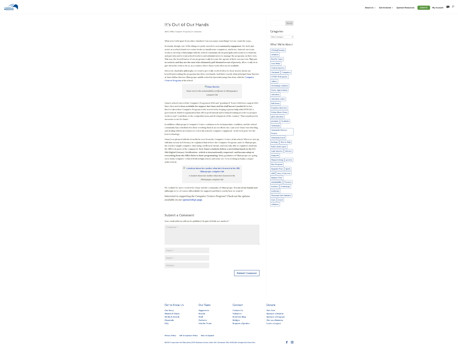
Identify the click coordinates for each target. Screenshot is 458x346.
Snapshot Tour (277, 169)
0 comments (197, 32)
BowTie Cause (277, 59)
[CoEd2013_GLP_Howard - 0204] (212, 171)
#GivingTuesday (278, 50)
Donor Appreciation (279, 90)
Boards (202, 313)
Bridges (236, 320)
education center (278, 99)
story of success (283, 173)
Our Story (169, 310)
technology (285, 186)
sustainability (276, 182)
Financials (169, 320)
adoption (274, 54)
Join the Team (205, 323)
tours (273, 200)
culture (274, 81)
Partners (203, 320)
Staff (201, 317)
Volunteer (237, 313)
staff (273, 173)
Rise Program (276, 164)
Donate (424, 8)
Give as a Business (274, 320)
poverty (289, 160)
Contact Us (238, 310)
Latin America (276, 151)
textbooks (275, 191)
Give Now (270, 310)
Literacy (288, 151)
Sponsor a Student (275, 313)
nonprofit (275, 155)
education (275, 94)
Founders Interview (279, 108)
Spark (288, 169)
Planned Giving (277, 160)
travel (280, 200)
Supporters (204, 310)
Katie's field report (278, 147)
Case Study (275, 63)
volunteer (275, 204)
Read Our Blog (239, 317)
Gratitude (285, 121)
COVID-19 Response (279, 77)
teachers (274, 186)
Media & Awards (172, 317)
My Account (437, 8)
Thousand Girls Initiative (281, 195)
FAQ (166, 323)
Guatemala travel (278, 138)
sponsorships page (192, 199)
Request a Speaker (241, 323)
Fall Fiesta (275, 103)
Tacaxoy (287, 182)
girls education (277, 117)
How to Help (286, 142)
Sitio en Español (207, 335)
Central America (277, 68)
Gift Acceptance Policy (188, 335)
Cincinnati (275, 72)
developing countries (279, 86)
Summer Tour (276, 178)
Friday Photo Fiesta (279, 112)
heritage (274, 142)
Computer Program (182, 32)
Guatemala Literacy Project (279, 131)
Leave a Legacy (273, 323)
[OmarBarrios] (212, 87)
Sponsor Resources (405, 8)
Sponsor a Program (275, 317)
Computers (286, 72)
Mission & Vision (172, 313)
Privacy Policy (170, 335)
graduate (275, 121)
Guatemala (275, 126)
